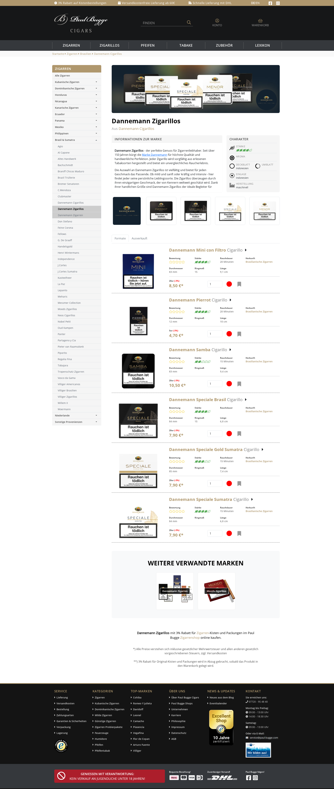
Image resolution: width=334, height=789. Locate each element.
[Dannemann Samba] (138, 371)
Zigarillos (110, 45)
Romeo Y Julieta (142, 703)
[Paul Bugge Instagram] (278, 3)
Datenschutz (178, 733)
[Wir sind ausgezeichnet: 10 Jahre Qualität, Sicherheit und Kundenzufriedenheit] (221, 728)
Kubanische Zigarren (67, 82)
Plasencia (138, 727)
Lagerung (62, 733)
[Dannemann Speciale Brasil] (138, 421)
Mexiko (59, 127)
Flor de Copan (141, 738)
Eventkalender (218, 703)
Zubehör (224, 45)
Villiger (137, 750)
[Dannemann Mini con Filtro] (138, 271)
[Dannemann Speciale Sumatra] (138, 520)
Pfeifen (148, 45)
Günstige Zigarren (105, 721)
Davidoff (138, 709)
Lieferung (62, 697)
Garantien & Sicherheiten (71, 721)
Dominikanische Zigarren (70, 88)
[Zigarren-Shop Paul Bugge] (81, 23)
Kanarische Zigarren (67, 107)
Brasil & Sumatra (65, 140)
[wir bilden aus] (259, 748)
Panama (60, 120)
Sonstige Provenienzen (68, 422)
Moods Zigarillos (216, 591)
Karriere (176, 715)
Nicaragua (61, 101)
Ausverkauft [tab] (139, 238)
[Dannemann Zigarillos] (127, 211)
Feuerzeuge (101, 733)
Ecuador (60, 114)
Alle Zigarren (62, 75)
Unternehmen (179, 709)
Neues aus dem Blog (222, 697)
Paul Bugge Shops (182, 703)
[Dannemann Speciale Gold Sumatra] (138, 470)
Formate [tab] (120, 238)
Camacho (138, 721)
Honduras (61, 94)
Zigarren (71, 45)
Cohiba (137, 697)
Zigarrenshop (190, 637)
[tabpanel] (196, 395)
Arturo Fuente (141, 744)
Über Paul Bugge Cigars (185, 697)
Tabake (186, 45)
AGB (173, 738)
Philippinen (62, 133)
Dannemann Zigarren (175, 591)
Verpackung (64, 727)
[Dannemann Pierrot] (138, 321)
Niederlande (62, 415)
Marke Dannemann (154, 155)
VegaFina (138, 733)
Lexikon (262, 45)
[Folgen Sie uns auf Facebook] (271, 3)
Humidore (101, 738)
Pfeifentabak (102, 750)
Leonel (137, 715)
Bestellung (63, 709)
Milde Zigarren (103, 715)
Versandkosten (65, 703)
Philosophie (178, 721)
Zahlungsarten (65, 715)
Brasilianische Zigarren (259, 261)
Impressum (178, 727)
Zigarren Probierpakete (108, 727)
